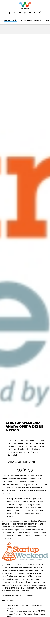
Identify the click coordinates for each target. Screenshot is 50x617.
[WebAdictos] (25, 5)
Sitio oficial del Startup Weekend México (19, 596)
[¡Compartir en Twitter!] (25, 470)
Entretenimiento (31, 20)
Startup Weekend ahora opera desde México (24, 426)
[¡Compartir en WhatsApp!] (30, 470)
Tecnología (10, 20)
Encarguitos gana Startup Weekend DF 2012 (26, 611)
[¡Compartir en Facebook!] (19, 470)
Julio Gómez (29, 462)
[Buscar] (40, 12)
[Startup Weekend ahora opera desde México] (25, 234)
